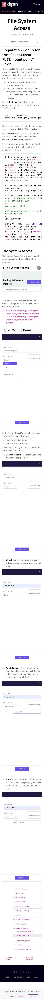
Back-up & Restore (22, 928)
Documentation (8, 11)
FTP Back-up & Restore (25, 932)
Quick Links (19, 893)
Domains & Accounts (23, 906)
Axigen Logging (21, 924)
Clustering (19, 945)
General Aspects (21, 889)
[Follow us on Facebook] (14, 972)
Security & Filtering (22, 911)
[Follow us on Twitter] (21, 972)
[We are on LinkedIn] (28, 972)
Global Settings (21, 897)
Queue (18, 915)
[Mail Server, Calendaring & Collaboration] (11, 4)
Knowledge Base (25, 11)
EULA (8, 977)
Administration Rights (23, 949)
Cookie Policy (32, 977)
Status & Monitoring (22, 919)
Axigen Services (21, 902)
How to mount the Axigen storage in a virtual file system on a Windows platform (22, 319)
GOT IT (33, 996)
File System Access (23, 936)
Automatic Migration (23, 941)
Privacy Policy (18, 977)
